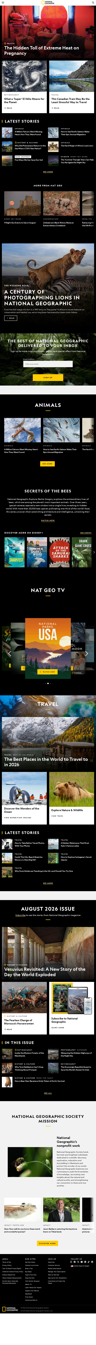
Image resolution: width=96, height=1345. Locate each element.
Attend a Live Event (32, 1265)
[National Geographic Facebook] (75, 1262)
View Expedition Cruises (17, 818)
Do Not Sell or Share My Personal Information (10, 1282)
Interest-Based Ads (8, 1275)
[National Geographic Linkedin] (85, 1262)
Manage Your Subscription (56, 1272)
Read (9, 108)
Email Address (28, 359)
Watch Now (48, 520)
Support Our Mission (32, 1291)
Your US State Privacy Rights (11, 1268)
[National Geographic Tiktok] (89, 1262)
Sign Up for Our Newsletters (57, 1278)
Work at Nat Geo (53, 1275)
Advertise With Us (31, 1300)
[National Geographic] (48, 2)
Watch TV (28, 1284)
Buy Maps (28, 1272)
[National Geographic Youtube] (82, 1262)
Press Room (29, 1297)
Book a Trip (29, 1268)
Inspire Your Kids (30, 1275)
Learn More (57, 1028)
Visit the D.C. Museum (32, 1281)
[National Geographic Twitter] (78, 1262)
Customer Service (54, 1265)
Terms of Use (6, 1262)
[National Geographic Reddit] (92, 1262)
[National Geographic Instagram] (71, 1262)
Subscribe (20, 915)
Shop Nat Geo (29, 1278)
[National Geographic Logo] (10, 1310)
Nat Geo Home (30, 1262)
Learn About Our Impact (33, 1287)
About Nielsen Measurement (12, 1278)
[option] (22, 209)
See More (48, 172)
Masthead (28, 1294)
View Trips (57, 816)
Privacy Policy (6, 1265)
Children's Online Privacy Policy (12, 1272)
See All (48, 1093)
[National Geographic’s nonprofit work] (48, 1162)
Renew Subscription (54, 1268)
